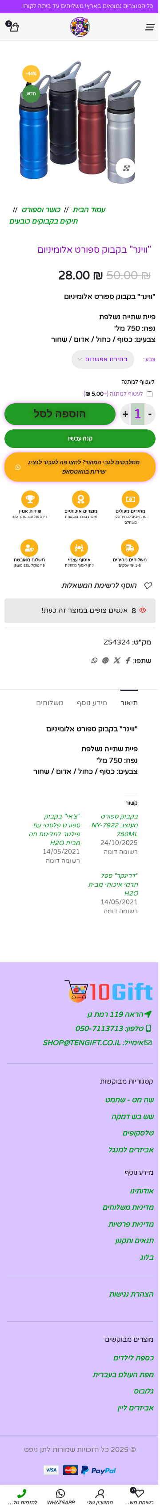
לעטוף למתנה (113, 394)
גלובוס (143, 1391)
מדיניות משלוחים (127, 1207)
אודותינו (141, 1191)
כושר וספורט (40, 209)
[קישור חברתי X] (116, 661)
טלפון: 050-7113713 (110, 1028)
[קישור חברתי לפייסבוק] (127, 661)
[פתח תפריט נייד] (149, 27)
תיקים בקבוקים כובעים (43, 221)
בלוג (146, 1257)
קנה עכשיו (80, 438)
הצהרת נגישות (131, 1294)
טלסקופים (137, 1133)
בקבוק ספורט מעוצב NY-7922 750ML (114, 825)
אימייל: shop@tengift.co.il (94, 1042)
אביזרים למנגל (130, 1150)
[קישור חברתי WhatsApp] (93, 661)
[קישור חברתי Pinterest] (105, 661)
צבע (150, 359)
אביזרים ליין (135, 1408)
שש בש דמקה (132, 1116)
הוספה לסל (60, 414)
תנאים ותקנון (134, 1240)
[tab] (129, 702)
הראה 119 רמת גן (116, 1014)
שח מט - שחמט (129, 1100)
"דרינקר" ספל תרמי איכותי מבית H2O (113, 884)
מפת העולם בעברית (122, 1374)
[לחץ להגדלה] (126, 168)
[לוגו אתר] (80, 26)
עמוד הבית (88, 209)
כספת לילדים (133, 1358)
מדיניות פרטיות (130, 1224)
